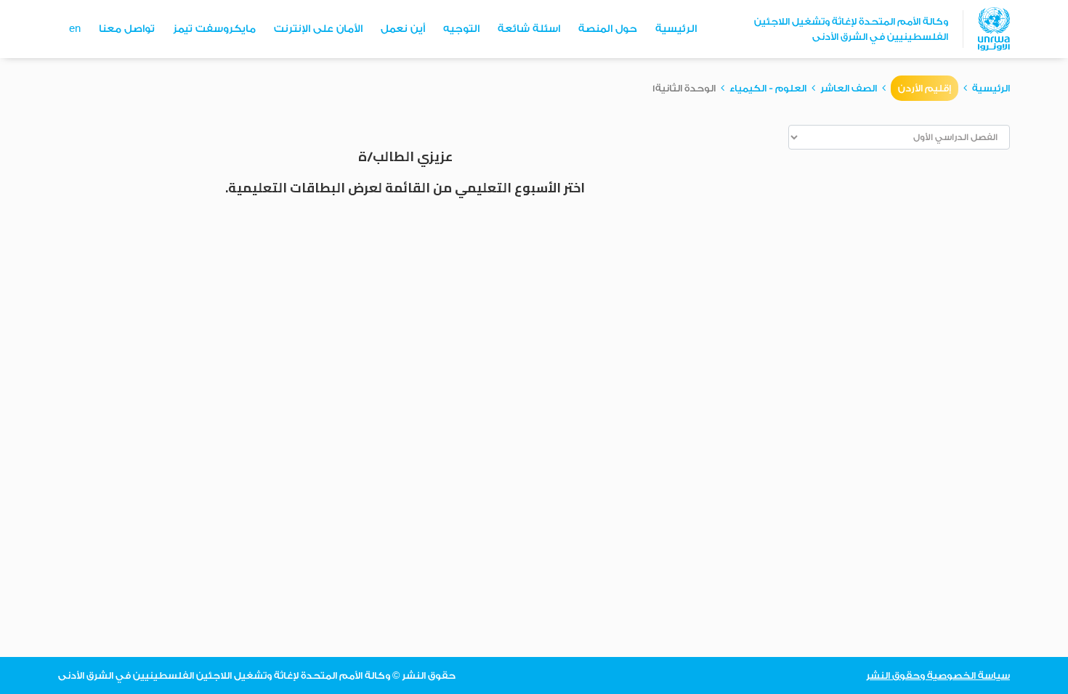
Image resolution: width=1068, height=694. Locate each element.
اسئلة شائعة (529, 29)
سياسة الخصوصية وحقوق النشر (938, 675)
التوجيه (461, 29)
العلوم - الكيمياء (767, 88)
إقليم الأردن (924, 88)
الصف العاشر (848, 88)
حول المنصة (607, 29)
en (75, 29)
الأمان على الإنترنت (318, 29)
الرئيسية (676, 29)
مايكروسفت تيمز (214, 29)
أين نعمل (403, 29)
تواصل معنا (127, 29)
